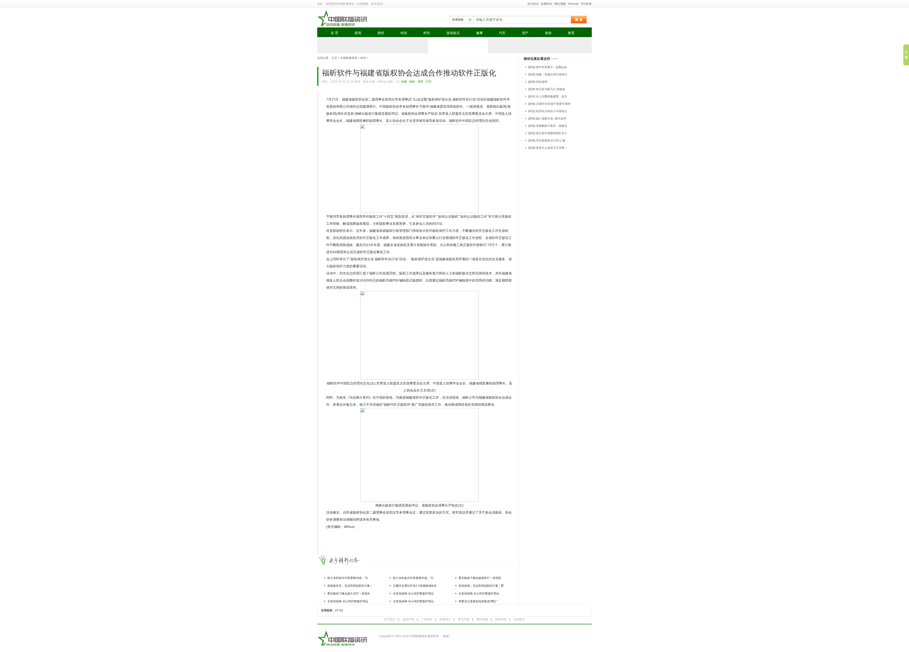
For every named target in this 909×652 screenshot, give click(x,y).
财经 (381, 33)
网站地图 (560, 3)
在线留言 (519, 619)
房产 (525, 33)
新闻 (358, 33)
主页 (334, 58)
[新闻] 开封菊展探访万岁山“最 (546, 140)
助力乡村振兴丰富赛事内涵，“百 (347, 578)
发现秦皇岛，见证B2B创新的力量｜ (350, 585)
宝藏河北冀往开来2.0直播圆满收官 (415, 585)
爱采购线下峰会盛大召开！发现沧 (348, 593)
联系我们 (445, 619)
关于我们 (390, 619)
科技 (404, 33)
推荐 (420, 81)
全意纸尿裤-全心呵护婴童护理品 (413, 593)
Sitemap (573, 3)
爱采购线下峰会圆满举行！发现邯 (480, 578)
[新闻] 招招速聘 (537, 82)
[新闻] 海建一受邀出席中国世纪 (547, 74)
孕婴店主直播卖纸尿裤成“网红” (478, 601)
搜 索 (579, 20)
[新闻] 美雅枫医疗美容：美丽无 (547, 126)
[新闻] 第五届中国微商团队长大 (547, 133)
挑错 (412, 81)
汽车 (502, 33)
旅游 (548, 33)
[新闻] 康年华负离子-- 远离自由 (547, 67)
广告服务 (426, 619)
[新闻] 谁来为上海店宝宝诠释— (547, 148)
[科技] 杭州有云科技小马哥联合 (547, 111)
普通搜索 (457, 19)
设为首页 (533, 3)
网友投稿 (500, 619)
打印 (429, 81)
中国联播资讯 (348, 58)
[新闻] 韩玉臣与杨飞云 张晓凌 (546, 89)
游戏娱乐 (453, 33)
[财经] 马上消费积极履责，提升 (547, 96)
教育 (571, 33)
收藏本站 (546, 3)
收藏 (404, 81)
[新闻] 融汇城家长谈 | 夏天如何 (547, 118)
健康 (479, 33)
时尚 (426, 33)
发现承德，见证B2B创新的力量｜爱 (481, 585)
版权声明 (408, 619)
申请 (339, 610)
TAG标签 (586, 3)
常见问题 (463, 619)
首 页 (334, 33)
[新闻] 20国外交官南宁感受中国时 (549, 104)
